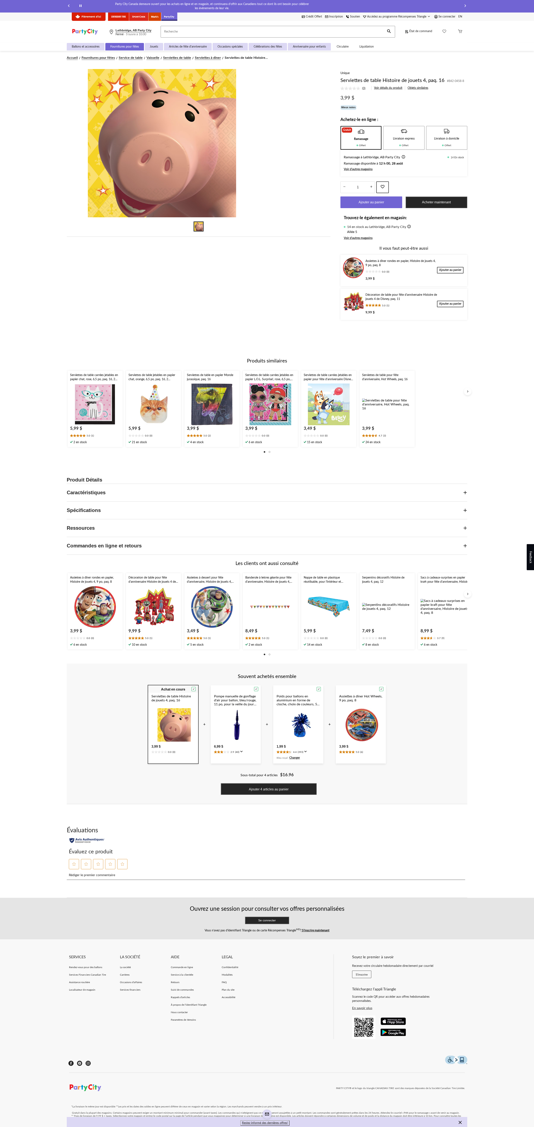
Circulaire (343, 46)
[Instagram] (88, 1063)
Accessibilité (229, 997)
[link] (354, 88)
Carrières (125, 975)
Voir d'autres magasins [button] (358, 169)
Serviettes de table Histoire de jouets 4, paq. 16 (392, 80)
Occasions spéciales (230, 46)
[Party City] (169, 17)
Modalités (227, 975)
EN (460, 16)
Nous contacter (179, 1012)
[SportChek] (139, 17)
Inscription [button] (336, 16)
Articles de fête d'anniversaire (188, 46)
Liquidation (366, 46)
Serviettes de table (177, 57)
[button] (389, 31)
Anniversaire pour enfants (309, 46)
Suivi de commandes (182, 990)
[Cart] (460, 31)
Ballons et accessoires (85, 46)
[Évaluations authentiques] (87, 840)
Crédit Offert (314, 16)
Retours (175, 982)
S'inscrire (362, 974)
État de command (420, 31)
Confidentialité (230, 967)
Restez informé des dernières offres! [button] (265, 1123)
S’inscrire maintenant (315, 930)
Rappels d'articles (180, 997)
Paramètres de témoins (183, 1020)
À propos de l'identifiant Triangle (189, 1005)
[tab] (361, 138)
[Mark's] (155, 17)
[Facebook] (71, 1063)
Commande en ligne (182, 967)
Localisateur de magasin (82, 990)
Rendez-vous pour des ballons (85, 967)
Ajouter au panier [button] (371, 202)
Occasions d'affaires (131, 982)
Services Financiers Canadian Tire (87, 975)
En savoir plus (362, 1008)
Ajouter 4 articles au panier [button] (268, 789)
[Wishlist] (444, 31)
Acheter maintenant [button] (436, 202)
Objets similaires (418, 88)
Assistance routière (79, 982)
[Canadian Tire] (118, 17)
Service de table (131, 57)
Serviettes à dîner (208, 57)
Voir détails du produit (388, 88)
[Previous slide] (69, 6)
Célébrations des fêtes (268, 46)
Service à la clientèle (182, 975)
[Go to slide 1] (199, 226)
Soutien (355, 16)
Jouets (154, 46)
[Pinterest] (79, 1063)
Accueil (72, 57)
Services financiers (130, 990)
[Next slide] (465, 6)
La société (125, 967)
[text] (95, 436)
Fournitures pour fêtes (124, 46)
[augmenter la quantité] (344, 187)
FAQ (224, 982)
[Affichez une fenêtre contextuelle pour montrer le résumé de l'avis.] (242, 752)
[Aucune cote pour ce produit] (351, 88)
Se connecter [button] (446, 16)
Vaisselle (152, 57)
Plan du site (228, 990)
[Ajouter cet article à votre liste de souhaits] (382, 187)
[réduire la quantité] (371, 187)
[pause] (80, 6)
